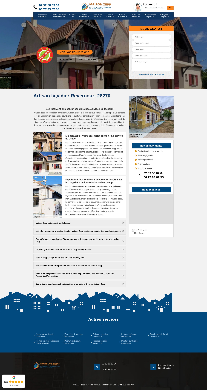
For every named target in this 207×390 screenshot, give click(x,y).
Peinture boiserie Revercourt (100, 342)
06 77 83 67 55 (49, 9)
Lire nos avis (14, 385)
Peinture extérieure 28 (84, 16)
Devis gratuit (66, 60)
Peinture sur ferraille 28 (135, 16)
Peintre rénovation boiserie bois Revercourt (47, 342)
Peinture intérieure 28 (122, 16)
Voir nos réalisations (74, 52)
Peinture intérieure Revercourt (129, 335)
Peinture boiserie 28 (110, 16)
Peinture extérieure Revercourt (72, 342)
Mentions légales (109, 385)
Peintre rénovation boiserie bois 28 (59, 16)
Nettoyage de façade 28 (165, 16)
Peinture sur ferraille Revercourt (129, 342)
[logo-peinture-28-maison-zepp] (96, 6)
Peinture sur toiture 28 (97, 16)
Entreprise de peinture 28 (42, 16)
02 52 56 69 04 (49, 5)
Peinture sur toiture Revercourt (101, 335)
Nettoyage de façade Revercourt (45, 335)
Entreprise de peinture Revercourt (73, 335)
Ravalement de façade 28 (150, 16)
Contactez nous (87, 60)
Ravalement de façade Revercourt (159, 335)
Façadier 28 (72, 16)
